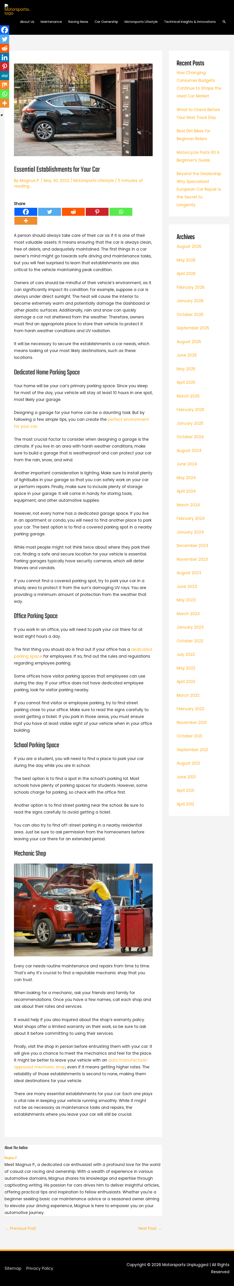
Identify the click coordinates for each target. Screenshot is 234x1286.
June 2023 (187, 586)
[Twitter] (49, 212)
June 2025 (187, 355)
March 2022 (188, 695)
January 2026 (190, 301)
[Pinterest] (97, 212)
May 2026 (186, 260)
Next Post (150, 1228)
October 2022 (190, 641)
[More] (25, 221)
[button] (224, 22)
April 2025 (186, 382)
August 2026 (189, 246)
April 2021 (185, 790)
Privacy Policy (39, 1268)
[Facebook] (25, 212)
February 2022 (190, 709)
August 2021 (188, 763)
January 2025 (190, 423)
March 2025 (188, 396)
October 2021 (189, 736)
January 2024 (190, 532)
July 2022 (186, 654)
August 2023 (189, 573)
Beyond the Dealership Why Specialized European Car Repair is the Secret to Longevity (199, 189)
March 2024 (188, 505)
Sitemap (13, 1268)
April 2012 (185, 804)
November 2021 (192, 722)
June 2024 (187, 464)
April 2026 (186, 273)
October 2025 (190, 314)
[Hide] (2, 115)
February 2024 (191, 518)
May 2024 (186, 477)
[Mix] (4, 84)
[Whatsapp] (120, 212)
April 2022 (186, 681)
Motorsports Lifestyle (93, 180)
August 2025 (189, 341)
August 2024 (189, 450)
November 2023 (192, 559)
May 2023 (186, 600)
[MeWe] (4, 75)
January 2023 (190, 627)
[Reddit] (73, 212)
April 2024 (186, 491)
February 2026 (191, 287)
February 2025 (190, 409)
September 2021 (192, 749)
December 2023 (192, 545)
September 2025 (193, 328)
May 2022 (186, 668)
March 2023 (188, 613)
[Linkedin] (4, 57)
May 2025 (186, 369)
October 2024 (190, 437)
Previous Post (20, 1228)
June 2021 (186, 777)
